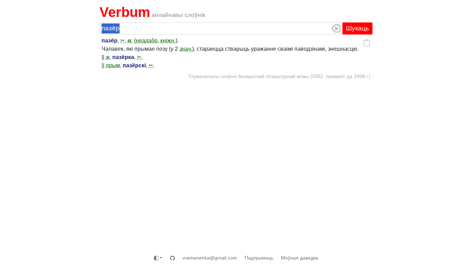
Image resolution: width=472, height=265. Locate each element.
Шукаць (357, 28)
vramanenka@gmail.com (209, 258)
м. (130, 40)
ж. (108, 57)
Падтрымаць (259, 258)
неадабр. (147, 40)
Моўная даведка (299, 258)
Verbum (125, 12)
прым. (113, 65)
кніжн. (168, 40)
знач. (185, 49)
